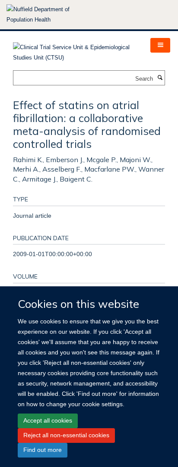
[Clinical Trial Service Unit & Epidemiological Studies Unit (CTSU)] (75, 50)
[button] (160, 45)
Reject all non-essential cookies (66, 435)
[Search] (160, 78)
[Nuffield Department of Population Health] (49, 14)
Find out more (42, 449)
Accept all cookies (47, 420)
